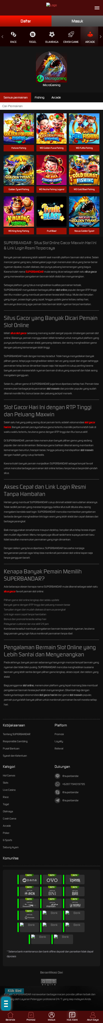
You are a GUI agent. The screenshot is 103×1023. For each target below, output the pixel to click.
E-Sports (7, 840)
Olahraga (51, 42)
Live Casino (9, 790)
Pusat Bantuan (11, 748)
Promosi (59, 734)
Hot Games (9, 775)
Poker (6, 833)
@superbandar (70, 776)
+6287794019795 (73, 784)
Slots (5, 782)
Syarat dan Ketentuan (15, 755)
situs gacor (10, 591)
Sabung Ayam (11, 847)
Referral (59, 748)
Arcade (90, 42)
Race (13, 42)
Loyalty (59, 741)
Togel (32, 42)
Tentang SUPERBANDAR (16, 734)
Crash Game (71, 42)
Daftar (26, 21)
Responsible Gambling (15, 741)
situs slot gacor (19, 333)
